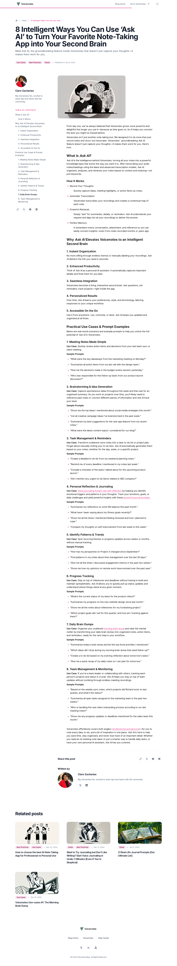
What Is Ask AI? (22, 114)
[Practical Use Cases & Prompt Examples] (65, 326)
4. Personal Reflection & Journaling (29, 180)
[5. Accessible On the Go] (65, 310)
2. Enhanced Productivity (29, 135)
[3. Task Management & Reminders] (65, 437)
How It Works (24, 119)
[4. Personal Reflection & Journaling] (65, 486)
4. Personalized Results (28, 143)
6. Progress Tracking (27, 190)
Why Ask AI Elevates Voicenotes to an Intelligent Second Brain (30, 124)
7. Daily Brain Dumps (27, 194)
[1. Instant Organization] (65, 250)
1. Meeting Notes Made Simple (32, 159)
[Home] (16, 20)
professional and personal (126, 729)
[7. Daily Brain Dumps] (65, 623)
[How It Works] (65, 180)
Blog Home (120, 4)
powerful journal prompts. (137, 497)
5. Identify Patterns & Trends (31, 186)
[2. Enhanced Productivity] (65, 265)
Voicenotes (88, 938)
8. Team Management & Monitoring (29, 200)
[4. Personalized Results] (65, 295)
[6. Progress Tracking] (65, 575)
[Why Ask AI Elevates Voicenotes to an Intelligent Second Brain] (65, 238)
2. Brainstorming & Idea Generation (28, 165)
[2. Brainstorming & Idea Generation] (65, 386)
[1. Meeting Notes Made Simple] (65, 341)
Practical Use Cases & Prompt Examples (28, 153)
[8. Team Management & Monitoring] (65, 668)
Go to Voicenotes (138, 4)
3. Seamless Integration (28, 139)
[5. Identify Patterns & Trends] (65, 534)
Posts (24, 20)
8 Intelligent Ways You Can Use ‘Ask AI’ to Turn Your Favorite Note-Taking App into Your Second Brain (46, 20)
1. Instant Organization (28, 130)
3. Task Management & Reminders (28, 172)
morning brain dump (114, 628)
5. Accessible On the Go (29, 148)
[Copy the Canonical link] (17, 209)
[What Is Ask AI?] (65, 155)
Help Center (103, 938)
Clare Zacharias (24, 90)
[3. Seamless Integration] (65, 280)
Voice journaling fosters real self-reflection (100, 491)
